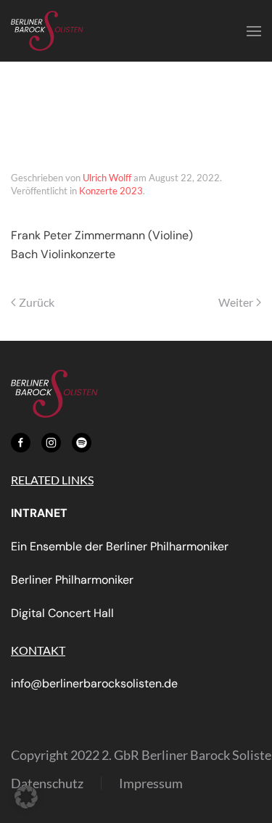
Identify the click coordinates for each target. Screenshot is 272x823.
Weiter (235, 302)
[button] (254, 31)
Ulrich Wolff (107, 177)
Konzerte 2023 (111, 191)
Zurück (36, 302)
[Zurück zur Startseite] (47, 31)
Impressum (151, 783)
